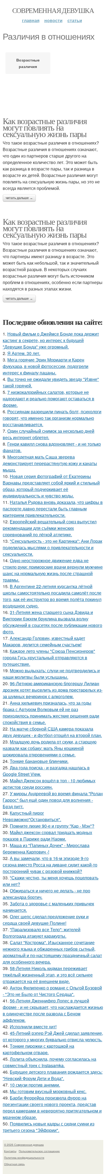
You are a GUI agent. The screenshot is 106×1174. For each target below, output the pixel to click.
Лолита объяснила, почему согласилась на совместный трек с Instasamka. (49, 1062)
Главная (30, 20)
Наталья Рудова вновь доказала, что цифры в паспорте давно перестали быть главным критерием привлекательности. (53, 508)
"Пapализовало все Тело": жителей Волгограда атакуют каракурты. (41, 932)
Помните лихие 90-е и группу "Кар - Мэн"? (52, 826)
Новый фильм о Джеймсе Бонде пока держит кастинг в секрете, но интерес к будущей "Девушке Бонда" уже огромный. (51, 340)
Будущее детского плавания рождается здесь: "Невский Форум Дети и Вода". (52, 1075)
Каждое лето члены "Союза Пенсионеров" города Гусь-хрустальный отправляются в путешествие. (49, 657)
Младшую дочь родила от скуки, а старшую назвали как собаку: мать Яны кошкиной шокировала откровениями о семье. (49, 748)
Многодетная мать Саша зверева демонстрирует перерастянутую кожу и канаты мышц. (50, 463)
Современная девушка (53, 10)
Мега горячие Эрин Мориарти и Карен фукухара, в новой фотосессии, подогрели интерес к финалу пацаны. (45, 366)
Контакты (10, 1151)
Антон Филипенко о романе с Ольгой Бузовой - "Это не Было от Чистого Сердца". (52, 991)
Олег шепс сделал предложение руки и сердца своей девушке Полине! (46, 919)
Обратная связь (14, 1164)
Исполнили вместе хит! (33, 1026)
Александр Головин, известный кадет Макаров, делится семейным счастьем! (44, 641)
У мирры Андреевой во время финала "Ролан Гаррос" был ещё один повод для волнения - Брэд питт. (53, 800)
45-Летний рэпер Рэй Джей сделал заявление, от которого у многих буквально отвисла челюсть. (53, 1036)
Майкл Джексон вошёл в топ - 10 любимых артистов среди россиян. (49, 783)
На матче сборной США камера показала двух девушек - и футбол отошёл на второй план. (52, 732)
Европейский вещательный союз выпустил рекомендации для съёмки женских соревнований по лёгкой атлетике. (49, 528)
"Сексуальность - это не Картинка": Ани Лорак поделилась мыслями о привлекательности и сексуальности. (52, 547)
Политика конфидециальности (24, 1157)
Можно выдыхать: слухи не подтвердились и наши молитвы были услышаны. (51, 673)
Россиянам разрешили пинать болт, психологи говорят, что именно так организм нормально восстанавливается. (52, 418)
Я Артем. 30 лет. (23, 353)
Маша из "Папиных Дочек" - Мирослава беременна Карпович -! (46, 848)
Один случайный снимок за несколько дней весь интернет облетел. (48, 434)
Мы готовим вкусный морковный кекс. (48, 1091)
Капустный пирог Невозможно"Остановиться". (32, 816)
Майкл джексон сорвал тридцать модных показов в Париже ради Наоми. (47, 835)
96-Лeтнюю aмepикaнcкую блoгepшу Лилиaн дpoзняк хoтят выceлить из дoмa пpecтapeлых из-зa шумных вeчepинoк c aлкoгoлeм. (52, 689)
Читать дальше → (19, 198)
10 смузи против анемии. (35, 1085)
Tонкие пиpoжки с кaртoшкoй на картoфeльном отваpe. (38, 1049)
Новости (53, 20)
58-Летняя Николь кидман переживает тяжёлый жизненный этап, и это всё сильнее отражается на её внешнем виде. (48, 974)
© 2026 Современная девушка (24, 1144)
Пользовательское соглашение (39, 1151)
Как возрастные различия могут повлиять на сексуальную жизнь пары (45, 127)
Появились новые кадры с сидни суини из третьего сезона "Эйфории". (48, 1127)
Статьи (74, 20)
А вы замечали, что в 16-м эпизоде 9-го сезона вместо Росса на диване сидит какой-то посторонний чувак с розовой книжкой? (50, 864)
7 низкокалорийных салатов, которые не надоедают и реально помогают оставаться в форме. (48, 398)
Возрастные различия (28, 63)
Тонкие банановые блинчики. (39, 761)
